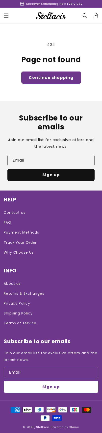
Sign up (51, 175)
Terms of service (20, 323)
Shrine (74, 427)
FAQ (7, 222)
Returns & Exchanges (24, 293)
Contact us (15, 212)
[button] (6, 15)
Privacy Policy (17, 303)
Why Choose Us (19, 252)
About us (12, 283)
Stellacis (43, 427)
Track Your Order (20, 242)
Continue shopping (51, 77)
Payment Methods (21, 232)
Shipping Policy (18, 313)
